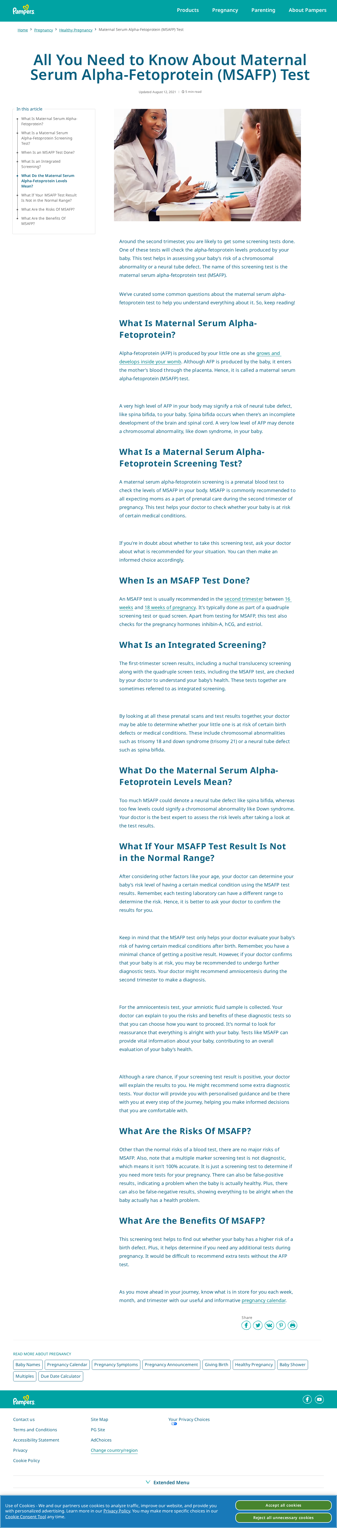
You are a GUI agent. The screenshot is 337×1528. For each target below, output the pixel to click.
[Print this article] (292, 1325)
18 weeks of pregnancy (170, 607)
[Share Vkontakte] (269, 1325)
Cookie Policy (26, 1460)
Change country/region (114, 1450)
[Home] (24, 9)
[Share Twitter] (258, 1325)
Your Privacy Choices (189, 1419)
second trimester (243, 599)
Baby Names (28, 1364)
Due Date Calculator (61, 1376)
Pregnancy (43, 29)
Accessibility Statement (36, 1440)
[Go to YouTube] (319, 1399)
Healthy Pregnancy (75, 29)
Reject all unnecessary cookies (283, 1517)
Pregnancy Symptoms (116, 1364)
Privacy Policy (116, 1511)
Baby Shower (293, 1364)
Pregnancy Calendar (67, 1364)
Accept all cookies (283, 1505)
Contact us (24, 1419)
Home (23, 29)
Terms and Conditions (35, 1430)
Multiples (25, 1376)
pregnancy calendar (263, 1300)
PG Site (98, 1430)
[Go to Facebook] (307, 1399)
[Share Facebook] (246, 1325)
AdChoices (101, 1440)
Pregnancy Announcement (171, 1364)
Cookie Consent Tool (25, 1517)
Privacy (20, 1450)
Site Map (99, 1419)
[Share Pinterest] (281, 1325)
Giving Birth (216, 1364)
